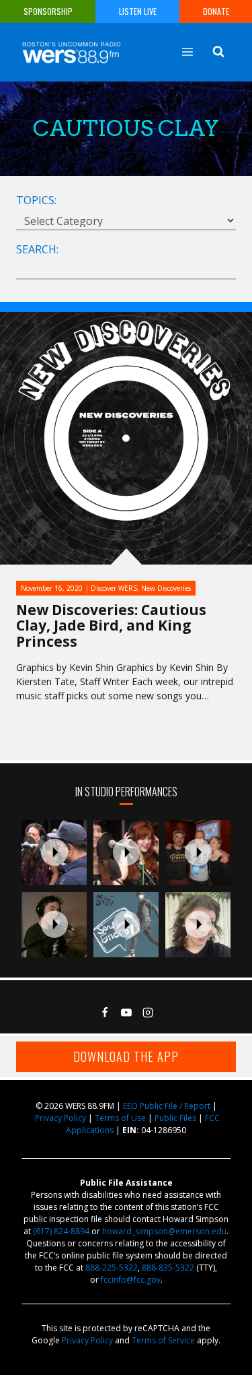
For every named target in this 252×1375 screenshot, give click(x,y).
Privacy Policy (60, 1118)
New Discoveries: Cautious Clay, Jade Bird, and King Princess (111, 625)
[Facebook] (105, 1012)
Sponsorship (48, 11)
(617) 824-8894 (61, 1231)
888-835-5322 (168, 1267)
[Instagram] (148, 1012)
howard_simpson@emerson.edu (164, 1231)
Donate (216, 11)
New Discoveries (166, 588)
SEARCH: (37, 249)
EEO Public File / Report (166, 1106)
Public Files (175, 1118)
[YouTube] (126, 1012)
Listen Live (138, 11)
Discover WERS (114, 588)
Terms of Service (163, 1340)
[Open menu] (187, 51)
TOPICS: (36, 200)
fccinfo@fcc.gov (131, 1279)
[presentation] (54, 852)
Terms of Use (120, 1118)
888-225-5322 (111, 1267)
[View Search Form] (218, 52)
